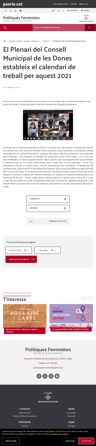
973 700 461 (52, 363)
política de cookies (60, 434)
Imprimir (34, 208)
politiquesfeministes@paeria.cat (48, 367)
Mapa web (71, 416)
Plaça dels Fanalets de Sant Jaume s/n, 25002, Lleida (48, 358)
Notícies (46, 41)
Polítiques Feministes (21, 17)
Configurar (10, 441)
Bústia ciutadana (25, 413)
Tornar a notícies (57, 221)
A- (63, 10)
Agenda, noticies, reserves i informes (24, 41)
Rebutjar (70, 441)
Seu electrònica (60, 4)
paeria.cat (12, 4)
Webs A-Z (83, 4)
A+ (53, 10)
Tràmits (73, 4)
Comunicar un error (19, 259)
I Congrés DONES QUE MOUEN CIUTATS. (70, 329)
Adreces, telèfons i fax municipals (25, 416)
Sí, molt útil (18, 250)
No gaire (47, 250)
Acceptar (86, 441)
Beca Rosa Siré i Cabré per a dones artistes (22, 331)
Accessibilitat (71, 413)
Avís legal (71, 426)
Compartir (35, 198)
